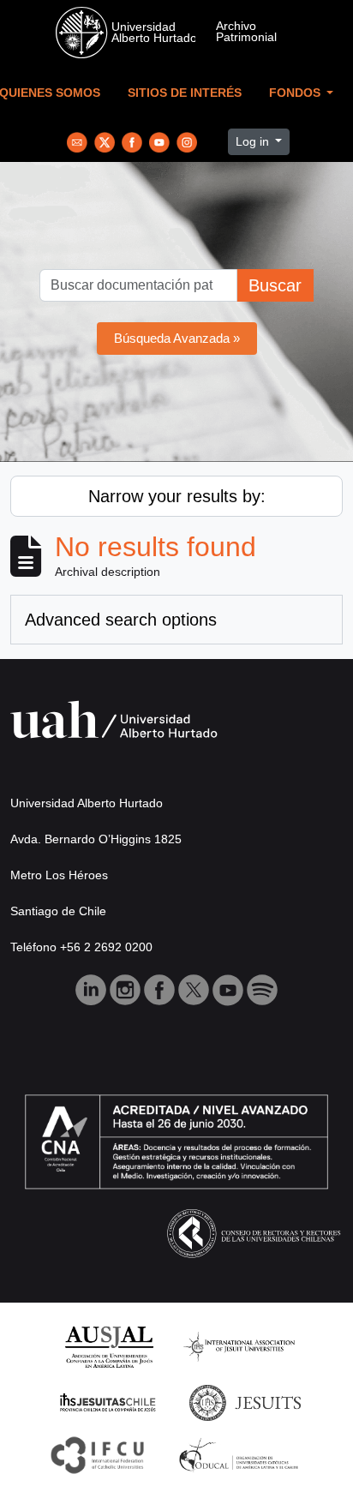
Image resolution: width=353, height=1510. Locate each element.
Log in (254, 141)
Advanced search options (121, 619)
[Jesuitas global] (245, 1401)
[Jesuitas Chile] (108, 1401)
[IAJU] (239, 1346)
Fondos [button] (296, 93)
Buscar (275, 285)
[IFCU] (97, 1454)
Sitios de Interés (185, 93)
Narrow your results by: (177, 496)
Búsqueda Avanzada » (177, 338)
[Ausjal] (108, 1346)
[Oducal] (241, 1454)
